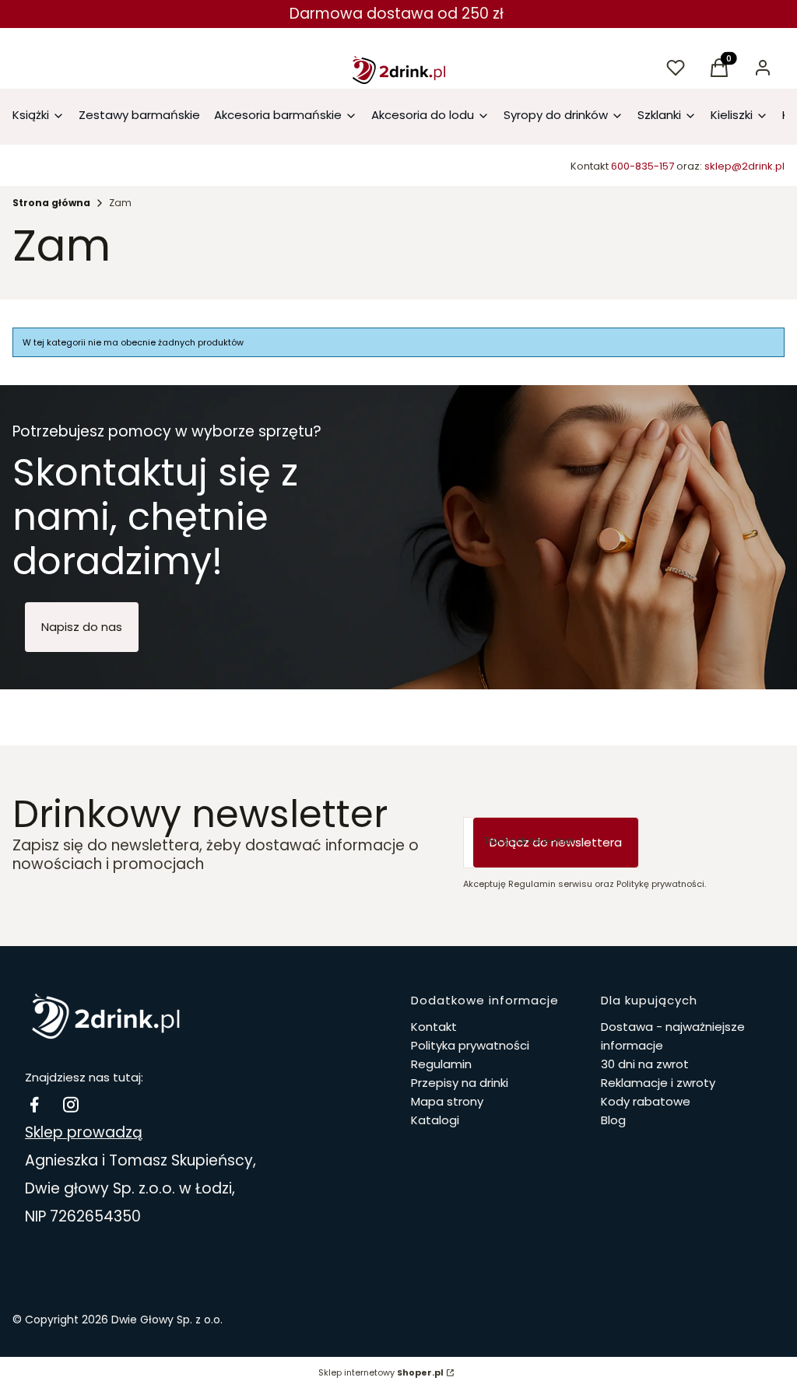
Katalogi (435, 1120)
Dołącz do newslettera (556, 842)
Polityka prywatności (470, 1045)
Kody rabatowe (645, 1101)
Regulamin (441, 1064)
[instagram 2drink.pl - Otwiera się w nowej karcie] (70, 1104)
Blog (613, 1120)
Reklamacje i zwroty (658, 1082)
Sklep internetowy (381, 1372)
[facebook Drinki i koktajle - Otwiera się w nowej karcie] (34, 1104)
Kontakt (434, 1026)
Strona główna (51, 202)
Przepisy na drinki (459, 1082)
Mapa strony (447, 1101)
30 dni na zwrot (645, 1064)
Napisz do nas (81, 627)
